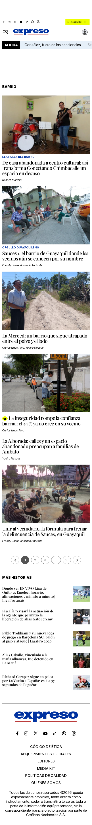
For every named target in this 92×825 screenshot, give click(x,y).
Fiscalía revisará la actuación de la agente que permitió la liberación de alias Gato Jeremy (28, 615)
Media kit (46, 768)
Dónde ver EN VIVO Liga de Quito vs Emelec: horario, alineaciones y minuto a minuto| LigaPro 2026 (28, 594)
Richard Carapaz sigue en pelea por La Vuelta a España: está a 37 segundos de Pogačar (28, 680)
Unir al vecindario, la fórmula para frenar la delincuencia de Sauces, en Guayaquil (44, 531)
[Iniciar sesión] (85, 32)
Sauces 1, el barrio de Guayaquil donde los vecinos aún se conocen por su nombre (45, 256)
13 (67, 560)
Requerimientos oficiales (46, 754)
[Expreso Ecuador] (46, 721)
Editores (46, 761)
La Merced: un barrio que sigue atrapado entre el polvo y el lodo (44, 338)
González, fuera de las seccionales (53, 45)
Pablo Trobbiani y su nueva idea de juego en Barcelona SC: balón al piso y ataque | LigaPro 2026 (28, 637)
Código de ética (46, 747)
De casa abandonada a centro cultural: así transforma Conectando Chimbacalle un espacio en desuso (45, 168)
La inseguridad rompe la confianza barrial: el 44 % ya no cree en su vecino (41, 421)
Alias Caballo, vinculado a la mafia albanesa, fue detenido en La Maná (27, 658)
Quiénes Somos (46, 783)
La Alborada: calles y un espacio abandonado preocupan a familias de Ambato (40, 446)
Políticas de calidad (46, 776)
